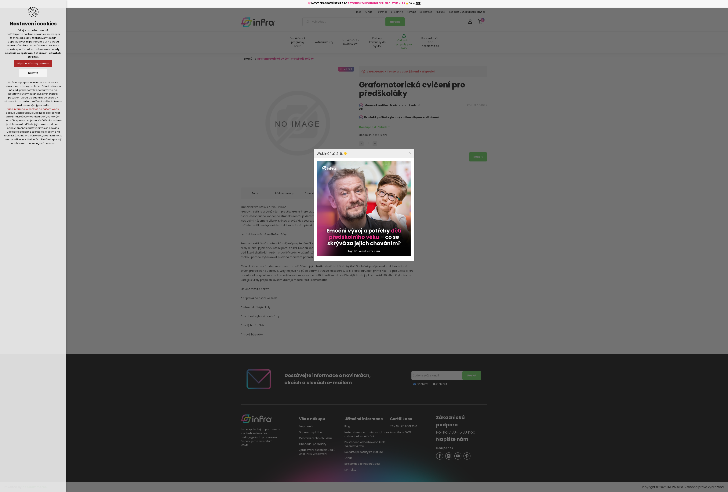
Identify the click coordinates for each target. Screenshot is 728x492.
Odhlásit (441, 384)
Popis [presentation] (255, 193)
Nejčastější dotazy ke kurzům (363, 452)
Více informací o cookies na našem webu (33, 109)
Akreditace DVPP (401, 432)
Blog (347, 426)
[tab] (255, 193)
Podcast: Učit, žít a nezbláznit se (430, 42)
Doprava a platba (310, 432)
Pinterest (467, 456)
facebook (439, 456)
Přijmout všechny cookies (33, 63)
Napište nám (452, 439)
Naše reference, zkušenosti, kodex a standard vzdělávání (366, 434)
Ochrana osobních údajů (315, 438)
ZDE (418, 3)
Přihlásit (470, 21)
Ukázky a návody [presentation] (284, 193)
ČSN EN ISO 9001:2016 (403, 426)
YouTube (457, 456)
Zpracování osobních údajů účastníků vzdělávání (317, 452)
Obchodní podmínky (312, 444)
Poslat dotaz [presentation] (312, 193)
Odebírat (422, 384)
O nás (348, 458)
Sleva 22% (346, 69)
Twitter (448, 456)
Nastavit (33, 73)
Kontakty (350, 470)
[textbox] (344, 21)
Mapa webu (306, 426)
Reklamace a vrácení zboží (362, 464)
